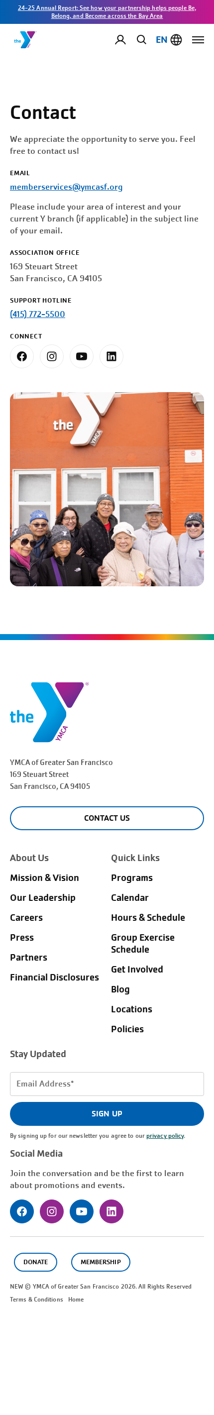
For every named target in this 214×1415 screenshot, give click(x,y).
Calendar (130, 898)
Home (76, 1300)
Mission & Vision (44, 878)
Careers (26, 918)
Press (22, 938)
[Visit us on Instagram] (52, 356)
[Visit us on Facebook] (22, 356)
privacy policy (165, 1136)
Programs (132, 878)
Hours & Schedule (148, 918)
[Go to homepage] (25, 40)
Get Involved (137, 970)
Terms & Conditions (36, 1300)
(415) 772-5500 (37, 314)
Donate (35, 1262)
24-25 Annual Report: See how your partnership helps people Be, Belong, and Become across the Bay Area (107, 12)
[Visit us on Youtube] (82, 356)
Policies (127, 1029)
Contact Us (107, 818)
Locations (131, 1009)
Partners (28, 958)
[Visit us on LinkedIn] (111, 356)
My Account (128, 40)
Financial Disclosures (54, 977)
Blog (120, 989)
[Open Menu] (198, 40)
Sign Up (107, 1113)
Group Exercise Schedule (143, 944)
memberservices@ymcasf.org (66, 187)
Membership (100, 1262)
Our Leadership (43, 898)
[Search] (139, 39)
